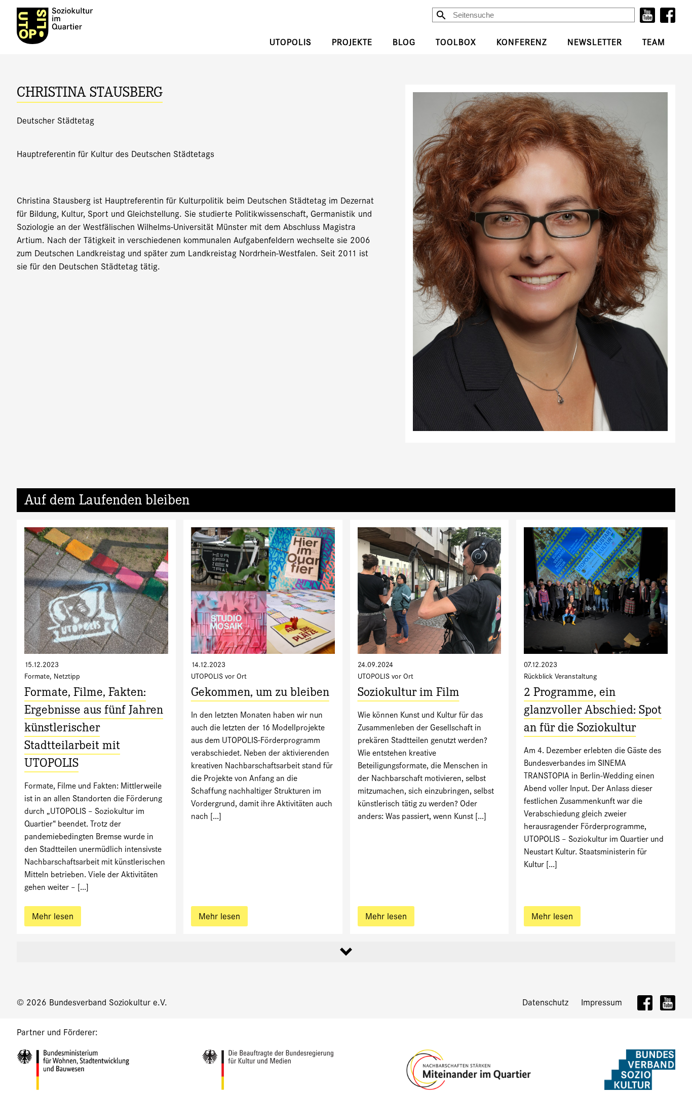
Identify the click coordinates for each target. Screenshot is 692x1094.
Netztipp (67, 676)
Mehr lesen (52, 916)
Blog (404, 42)
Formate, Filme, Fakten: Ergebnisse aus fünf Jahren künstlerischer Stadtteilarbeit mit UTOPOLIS (93, 729)
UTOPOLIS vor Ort (219, 676)
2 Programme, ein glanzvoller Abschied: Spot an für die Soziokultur (593, 711)
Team (653, 42)
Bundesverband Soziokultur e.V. (108, 1002)
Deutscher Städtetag (55, 120)
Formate (37, 676)
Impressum (601, 1002)
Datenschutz (545, 1002)
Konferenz (521, 42)
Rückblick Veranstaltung (560, 676)
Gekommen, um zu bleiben (260, 693)
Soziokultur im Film (408, 693)
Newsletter (594, 42)
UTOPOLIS (291, 42)
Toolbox (456, 42)
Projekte (352, 42)
